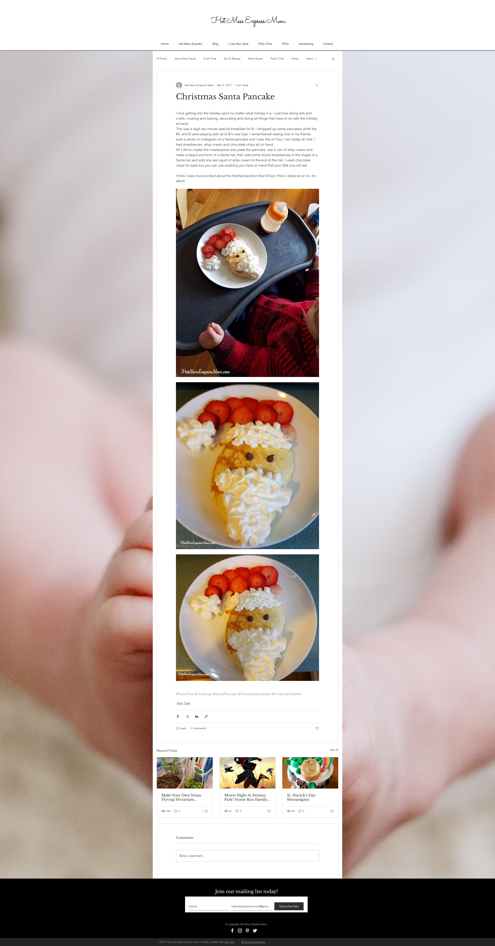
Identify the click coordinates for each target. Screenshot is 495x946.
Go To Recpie (232, 58)
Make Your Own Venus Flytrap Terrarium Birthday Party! (181, 797)
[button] (285, 44)
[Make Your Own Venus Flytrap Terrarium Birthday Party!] (185, 773)
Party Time (277, 58)
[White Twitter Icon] (255, 930)
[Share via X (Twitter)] (187, 716)
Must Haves (255, 58)
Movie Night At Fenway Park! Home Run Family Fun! (245, 797)
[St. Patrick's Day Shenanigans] (310, 773)
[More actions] (316, 85)
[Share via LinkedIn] (197, 716)
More (309, 58)
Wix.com (229, 941)
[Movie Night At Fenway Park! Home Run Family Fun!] (248, 773)
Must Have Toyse (185, 58)
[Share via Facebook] (178, 716)
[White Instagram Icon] (240, 930)
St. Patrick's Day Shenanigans (301, 797)
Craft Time (209, 58)
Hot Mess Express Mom (249, 21)
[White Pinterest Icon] (247, 930)
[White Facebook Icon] (232, 930)
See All (334, 750)
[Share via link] (206, 716)
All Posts (162, 58)
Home (295, 58)
